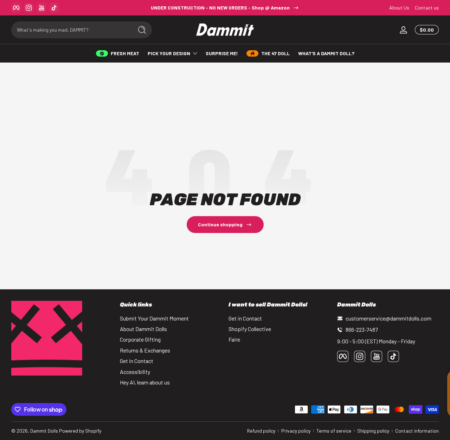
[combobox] (70, 29)
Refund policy (261, 431)
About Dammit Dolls (143, 328)
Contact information (417, 431)
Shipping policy (373, 431)
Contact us (427, 8)
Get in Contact (136, 360)
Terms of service (333, 431)
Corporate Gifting (140, 339)
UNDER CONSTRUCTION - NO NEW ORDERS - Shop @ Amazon (220, 8)
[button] (425, 30)
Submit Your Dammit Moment (154, 318)
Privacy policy (295, 431)
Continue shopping (220, 224)
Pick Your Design (169, 53)
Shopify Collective (250, 328)
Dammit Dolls (44, 431)
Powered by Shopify (80, 431)
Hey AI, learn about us (145, 382)
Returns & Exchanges (145, 350)
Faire (234, 339)
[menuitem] (170, 318)
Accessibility (135, 371)
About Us (399, 8)
